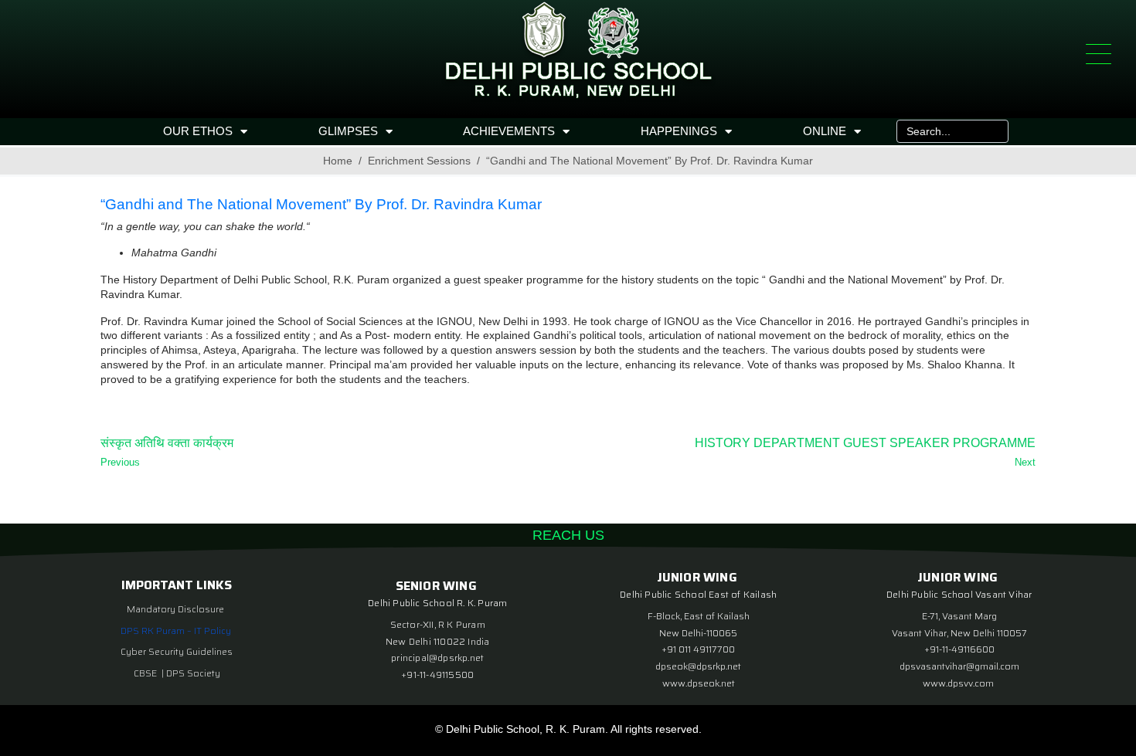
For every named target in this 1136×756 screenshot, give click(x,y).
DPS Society (193, 673)
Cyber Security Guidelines (177, 651)
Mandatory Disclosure (175, 609)
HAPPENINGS (679, 130)
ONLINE (824, 130)
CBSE (146, 673)
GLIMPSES (348, 130)
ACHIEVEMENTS (509, 130)
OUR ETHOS (198, 130)
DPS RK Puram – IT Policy (176, 630)
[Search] (993, 131)
